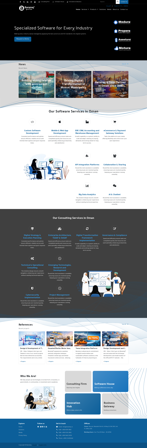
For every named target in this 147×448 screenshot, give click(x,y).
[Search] (118, 2)
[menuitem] (108, 6)
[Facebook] (20, 2)
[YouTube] (34, 2)
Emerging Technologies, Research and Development (59, 268)
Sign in (126, 6)
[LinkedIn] (27, 2)
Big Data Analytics (87, 195)
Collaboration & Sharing (114, 165)
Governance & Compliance (114, 235)
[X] (24, 2)
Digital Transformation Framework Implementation (87, 238)
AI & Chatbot (115, 195)
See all (124, 64)
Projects (23, 361)
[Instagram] (31, 2)
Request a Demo (22, 39)
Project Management (60, 295)
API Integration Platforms (87, 165)
